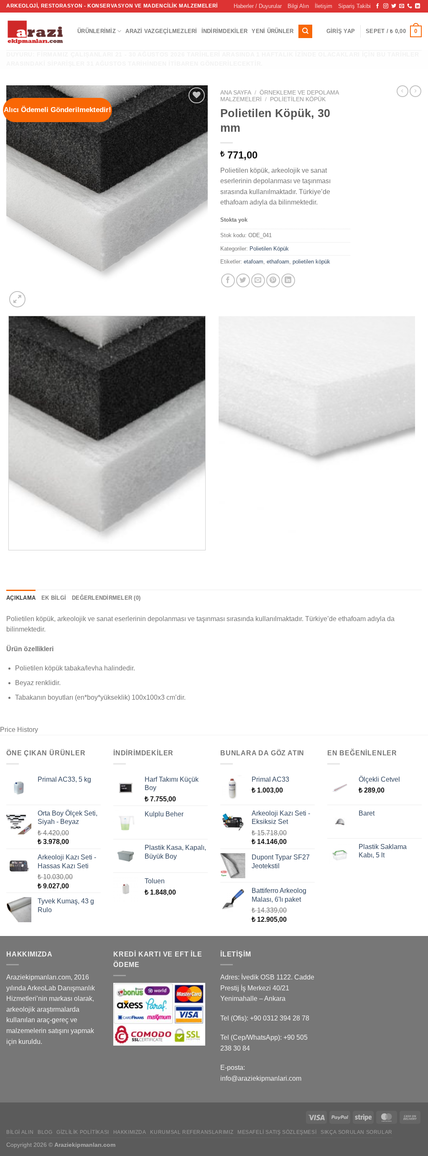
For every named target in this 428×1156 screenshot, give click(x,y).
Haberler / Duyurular (258, 6)
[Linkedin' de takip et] (417, 6)
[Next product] (402, 91)
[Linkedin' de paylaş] (288, 280)
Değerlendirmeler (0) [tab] (106, 598)
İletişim (323, 6)
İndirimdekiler (224, 31)
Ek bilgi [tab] (53, 598)
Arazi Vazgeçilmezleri (161, 31)
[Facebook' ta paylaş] (228, 280)
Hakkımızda (129, 1132)
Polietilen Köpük (298, 99)
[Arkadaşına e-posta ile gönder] (258, 280)
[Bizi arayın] (409, 6)
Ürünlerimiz (96, 31)
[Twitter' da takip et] (393, 6)
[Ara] (305, 31)
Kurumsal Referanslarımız (191, 1132)
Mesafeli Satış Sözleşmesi (276, 1132)
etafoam (253, 261)
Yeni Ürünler (272, 31)
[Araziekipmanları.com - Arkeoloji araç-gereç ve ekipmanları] (35, 31)
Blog (45, 1132)
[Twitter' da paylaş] (243, 280)
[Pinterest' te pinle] (273, 280)
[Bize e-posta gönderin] (401, 6)
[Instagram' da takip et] (385, 6)
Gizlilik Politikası (82, 1132)
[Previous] (10, 558)
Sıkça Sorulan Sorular (356, 1132)
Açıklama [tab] (21, 598)
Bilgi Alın (298, 6)
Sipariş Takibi (354, 6)
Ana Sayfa (235, 93)
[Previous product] (415, 91)
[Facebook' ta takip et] (377, 6)
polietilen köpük (311, 261)
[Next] (37, 295)
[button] (340, 31)
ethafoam (278, 261)
